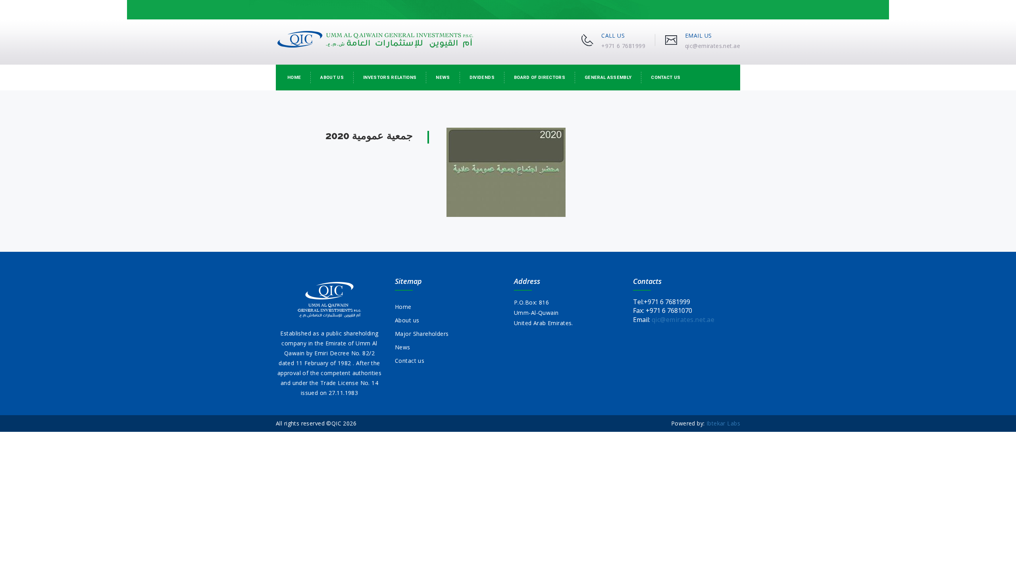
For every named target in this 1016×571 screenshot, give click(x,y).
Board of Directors (539, 77)
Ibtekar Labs (723, 423)
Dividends (482, 77)
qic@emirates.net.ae (683, 319)
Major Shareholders (422, 333)
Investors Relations (389, 77)
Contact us (665, 77)
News (443, 77)
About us (332, 77)
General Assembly (608, 77)
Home (294, 77)
